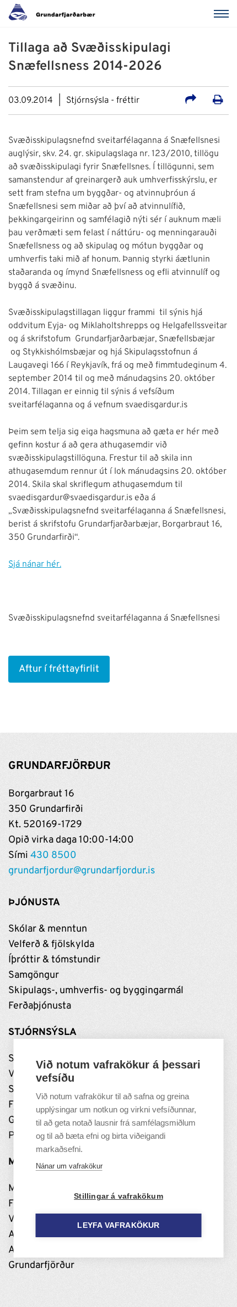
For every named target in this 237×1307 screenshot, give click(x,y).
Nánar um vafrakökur (69, 1166)
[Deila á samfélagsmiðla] (190, 101)
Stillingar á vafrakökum (118, 1196)
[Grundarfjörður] (54, 13)
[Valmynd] (223, 13)
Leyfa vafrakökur (118, 1225)
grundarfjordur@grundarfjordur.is (81, 871)
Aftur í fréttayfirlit (59, 669)
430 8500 (53, 855)
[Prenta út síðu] (218, 101)
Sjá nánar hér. (34, 564)
